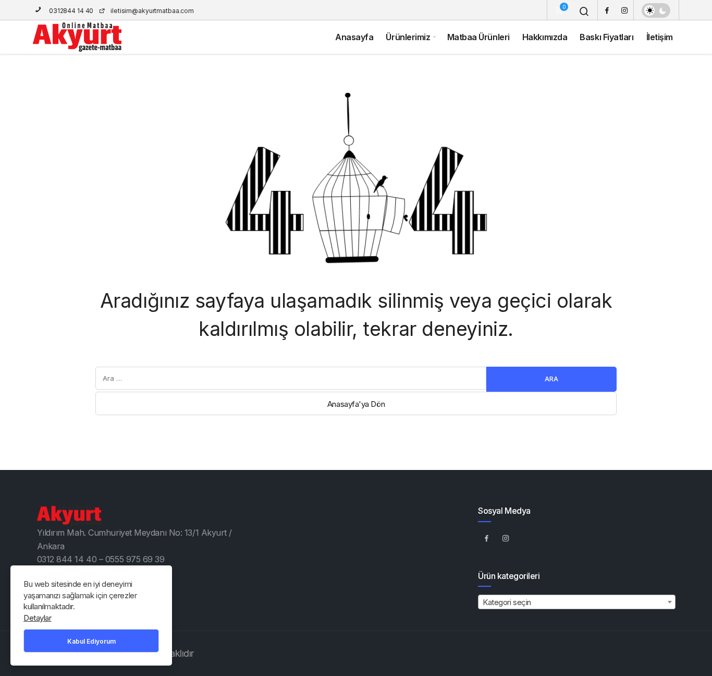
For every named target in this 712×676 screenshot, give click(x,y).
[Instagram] (624, 10)
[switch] (656, 10)
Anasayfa (354, 37)
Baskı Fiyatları (606, 37)
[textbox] (576, 602)
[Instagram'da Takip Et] (505, 538)
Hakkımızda (545, 37)
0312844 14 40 (70, 11)
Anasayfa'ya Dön (356, 404)
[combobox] (576, 602)
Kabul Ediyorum (91, 641)
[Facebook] (607, 10)
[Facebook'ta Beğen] (486, 538)
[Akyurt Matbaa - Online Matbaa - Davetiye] (77, 37)
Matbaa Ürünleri (478, 37)
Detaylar (37, 618)
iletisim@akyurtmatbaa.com (152, 11)
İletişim (659, 37)
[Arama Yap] (584, 11)
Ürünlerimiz (408, 37)
